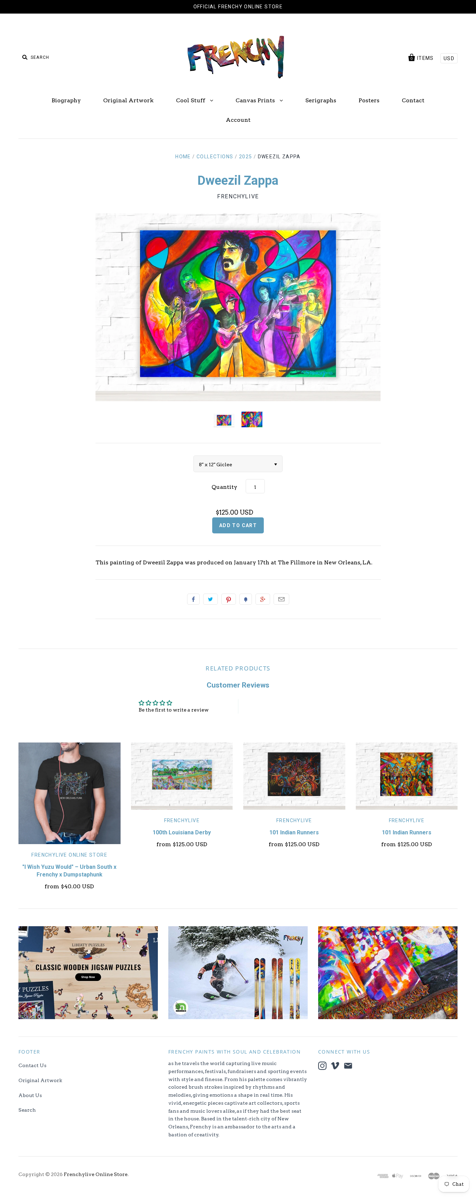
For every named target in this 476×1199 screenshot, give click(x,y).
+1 (262, 599)
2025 (245, 156)
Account (238, 120)
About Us (30, 1095)
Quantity (224, 487)
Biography (66, 100)
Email (281, 599)
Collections (215, 156)
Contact (413, 100)
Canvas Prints (256, 100)
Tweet (210, 599)
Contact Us (32, 1065)
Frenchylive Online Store (69, 855)
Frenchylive (238, 196)
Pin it (228, 599)
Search (27, 1110)
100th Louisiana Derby (182, 832)
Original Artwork (128, 100)
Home (183, 156)
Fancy (245, 599)
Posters (369, 100)
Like (193, 599)
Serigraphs (320, 100)
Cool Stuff (191, 100)
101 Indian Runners (294, 832)
